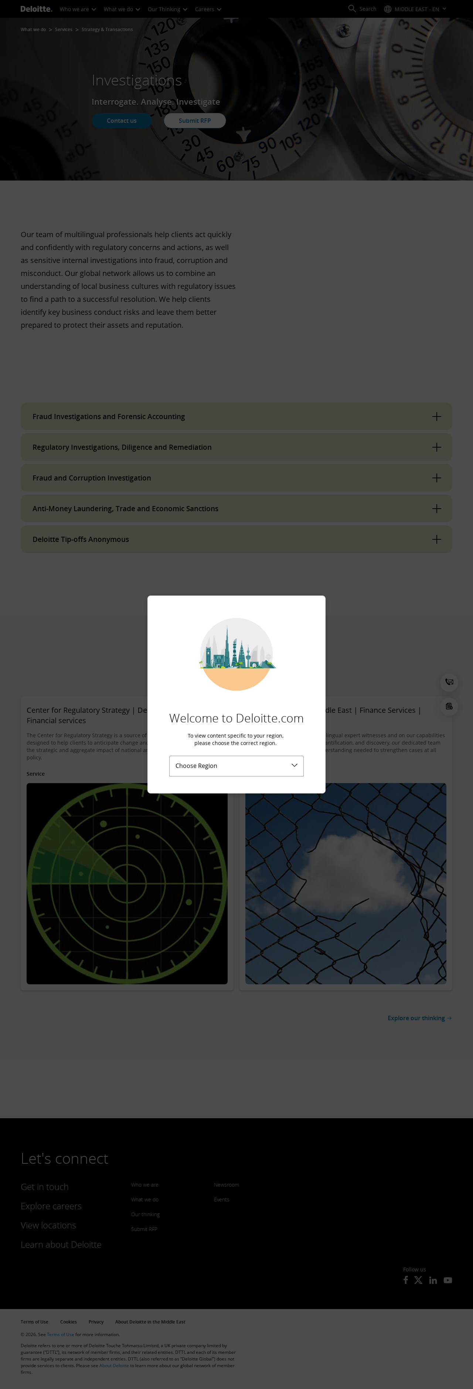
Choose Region (196, 766)
